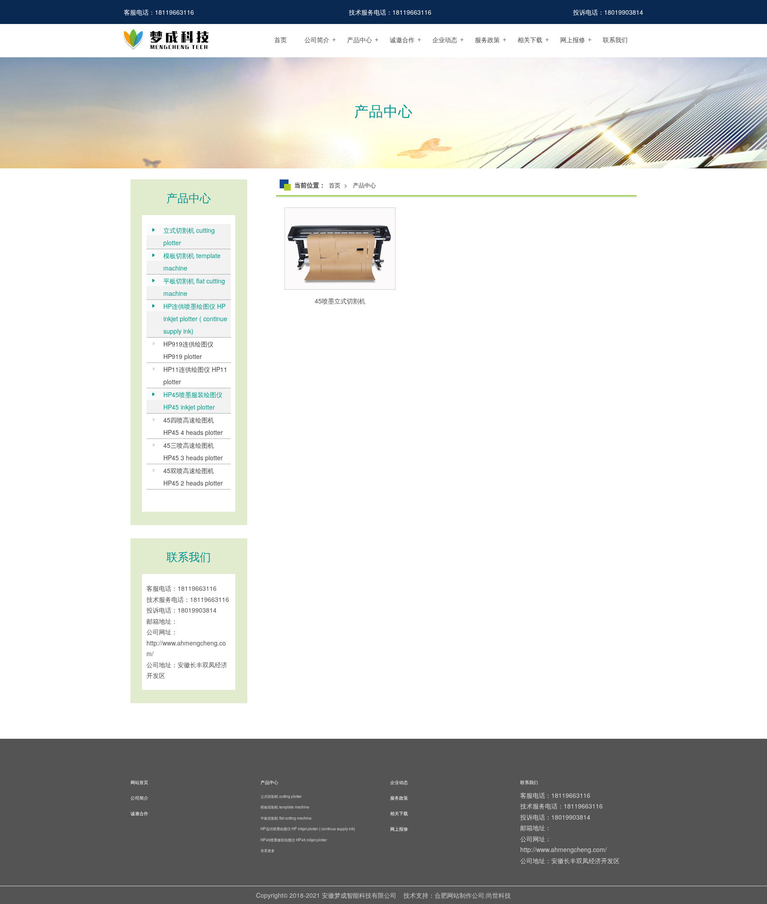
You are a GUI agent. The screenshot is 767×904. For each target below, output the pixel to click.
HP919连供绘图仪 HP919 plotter (188, 350)
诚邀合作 (402, 39)
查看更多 (268, 850)
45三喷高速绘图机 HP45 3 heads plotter (193, 451)
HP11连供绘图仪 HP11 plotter (195, 375)
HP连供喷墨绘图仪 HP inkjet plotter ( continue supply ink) (195, 318)
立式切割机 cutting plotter (189, 236)
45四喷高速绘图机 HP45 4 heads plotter (193, 426)
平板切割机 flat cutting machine (194, 287)
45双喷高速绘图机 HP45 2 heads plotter (193, 476)
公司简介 (316, 39)
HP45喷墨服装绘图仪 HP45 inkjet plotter (192, 400)
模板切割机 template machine (192, 261)
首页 (280, 39)
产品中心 (359, 39)
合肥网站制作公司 (459, 895)
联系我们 (615, 39)
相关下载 (530, 39)
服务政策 (487, 39)
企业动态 (444, 39)
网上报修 (572, 39)
